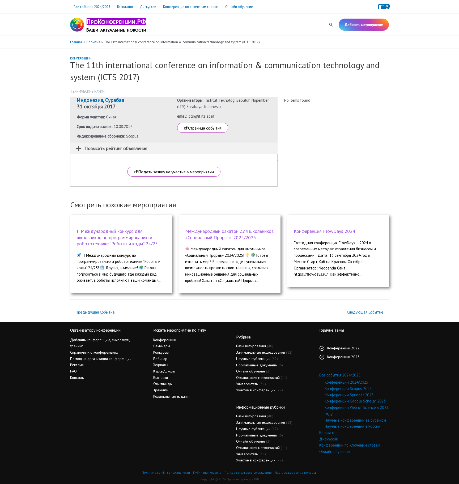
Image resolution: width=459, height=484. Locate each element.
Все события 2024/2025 (92, 7)
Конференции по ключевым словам (190, 7)
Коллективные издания (171, 396)
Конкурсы (161, 352)
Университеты (247, 384)
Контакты (77, 377)
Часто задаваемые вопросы (296, 472)
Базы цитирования (251, 346)
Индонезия (90, 100)
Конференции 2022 (343, 348)
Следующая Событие (367, 312)
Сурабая (114, 100)
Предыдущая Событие (93, 312)
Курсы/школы (164, 371)
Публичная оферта (207, 472)
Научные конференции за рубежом (355, 420)
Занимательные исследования (260, 352)
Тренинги (160, 390)
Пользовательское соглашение (248, 472)
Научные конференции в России (352, 426)
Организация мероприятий (258, 377)
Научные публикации (253, 358)
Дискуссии (148, 7)
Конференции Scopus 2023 (348, 388)
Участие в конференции (255, 390)
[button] (331, 24)
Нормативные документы (257, 365)
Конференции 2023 (343, 356)
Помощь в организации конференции (100, 358)
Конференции (80, 58)
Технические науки (87, 91)
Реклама (77, 364)
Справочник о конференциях (94, 352)
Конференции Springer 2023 (349, 394)
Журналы (160, 364)
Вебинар (160, 358)
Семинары (161, 346)
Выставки (160, 377)
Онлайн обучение (239, 7)
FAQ (73, 371)
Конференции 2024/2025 (346, 382)
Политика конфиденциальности (166, 472)
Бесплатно (125, 7)
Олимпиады (162, 383)
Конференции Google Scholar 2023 (355, 401)
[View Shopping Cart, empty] (383, 6)
